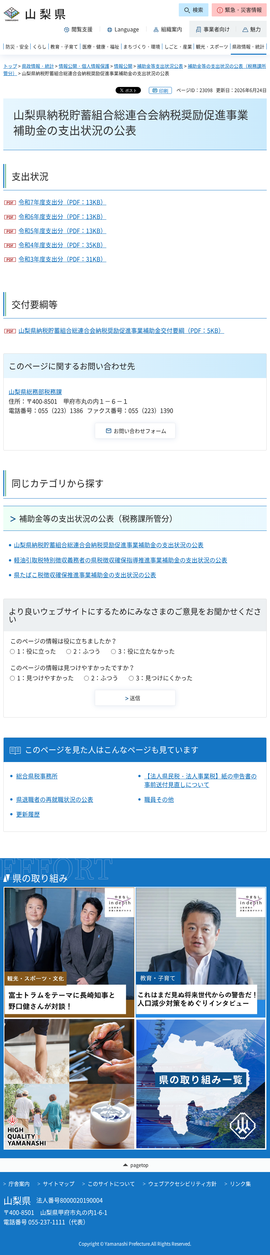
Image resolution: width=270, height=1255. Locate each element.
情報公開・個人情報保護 (84, 66)
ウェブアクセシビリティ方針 (182, 1183)
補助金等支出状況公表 (160, 66)
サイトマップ (58, 1183)
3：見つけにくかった (164, 677)
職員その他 (159, 799)
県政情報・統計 (38, 66)
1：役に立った (36, 651)
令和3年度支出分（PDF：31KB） (62, 259)
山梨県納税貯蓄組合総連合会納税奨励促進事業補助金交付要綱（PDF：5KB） (121, 330)
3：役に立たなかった (146, 651)
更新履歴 (28, 814)
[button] (239, 9)
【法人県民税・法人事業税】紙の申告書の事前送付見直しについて (200, 780)
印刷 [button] (163, 90)
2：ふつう (86, 651)
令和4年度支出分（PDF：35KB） (62, 244)
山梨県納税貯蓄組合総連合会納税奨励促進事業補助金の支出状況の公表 (108, 544)
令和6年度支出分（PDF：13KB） (62, 216)
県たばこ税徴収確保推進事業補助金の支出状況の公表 (85, 574)
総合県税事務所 (37, 776)
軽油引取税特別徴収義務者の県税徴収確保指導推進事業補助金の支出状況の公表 (120, 560)
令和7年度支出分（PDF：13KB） (62, 202)
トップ (10, 66)
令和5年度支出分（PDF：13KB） (62, 230)
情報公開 (123, 66)
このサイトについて (111, 1183)
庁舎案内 (19, 1183)
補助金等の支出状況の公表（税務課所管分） (98, 518)
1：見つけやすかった (45, 677)
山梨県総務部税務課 (35, 391)
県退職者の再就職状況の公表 (54, 799)
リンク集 (240, 1183)
